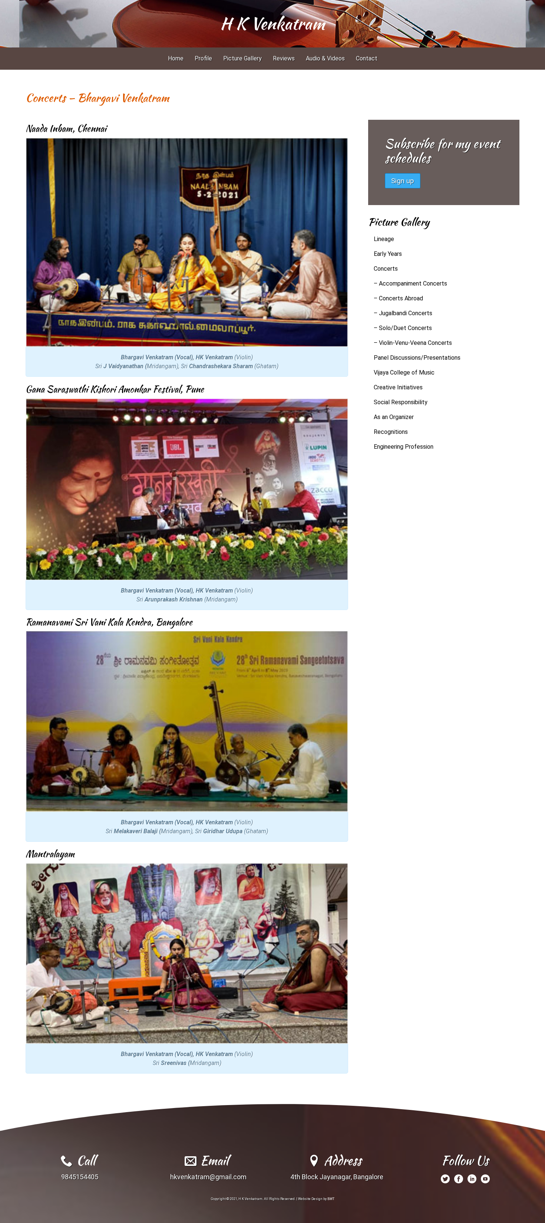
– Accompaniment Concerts (410, 283)
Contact (366, 58)
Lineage (384, 239)
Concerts (386, 268)
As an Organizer (394, 417)
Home (176, 58)
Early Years (388, 253)
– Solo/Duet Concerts (403, 328)
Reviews (284, 58)
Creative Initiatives (398, 387)
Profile (203, 58)
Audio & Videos (325, 58)
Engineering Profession (403, 446)
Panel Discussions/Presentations (417, 357)
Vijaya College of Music (404, 372)
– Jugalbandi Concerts (403, 313)
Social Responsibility (400, 402)
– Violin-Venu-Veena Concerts (413, 342)
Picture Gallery (242, 58)
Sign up (402, 181)
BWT (330, 1199)
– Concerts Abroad (398, 298)
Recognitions (391, 431)
